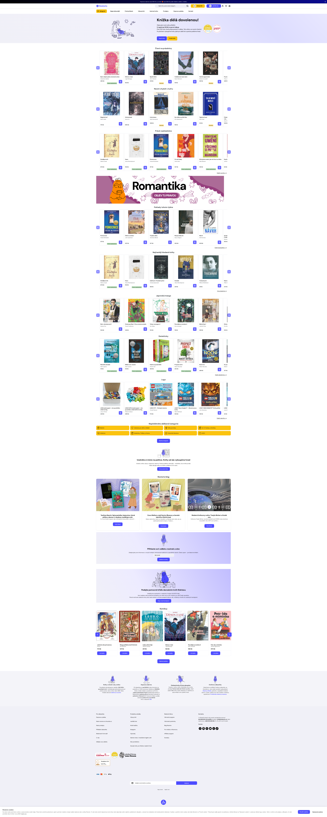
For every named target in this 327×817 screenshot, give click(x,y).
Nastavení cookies (317, 812)
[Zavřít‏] (325, 1)
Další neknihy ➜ (222, 418)
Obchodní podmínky (170, 721)
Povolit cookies (304, 812)
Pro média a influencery (170, 729)
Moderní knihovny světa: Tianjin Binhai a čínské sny (209, 516)
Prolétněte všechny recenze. (218, 694)
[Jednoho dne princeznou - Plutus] (106, 627)
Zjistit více (23, 814)
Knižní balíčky (134, 725)
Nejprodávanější (115, 11)
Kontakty (166, 737)
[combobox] (172, 6)
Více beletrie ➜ (222, 291)
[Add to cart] (120, 81)
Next (229, 634)
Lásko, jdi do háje (147, 645)
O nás (97, 737)
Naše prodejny (100, 725)
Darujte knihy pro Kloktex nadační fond (141, 746)
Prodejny (165, 11)
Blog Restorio (167, 725)
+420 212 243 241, (210, 721)
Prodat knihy (172, 38)
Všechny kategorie (163, 440)
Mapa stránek (160, 789)
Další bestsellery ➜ (221, 248)
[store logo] (101, 6)
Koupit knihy (162, 38)
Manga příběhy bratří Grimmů (128, 645)
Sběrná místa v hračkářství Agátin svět (140, 737)
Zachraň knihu (154, 11)
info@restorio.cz (222, 719)
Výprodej (132, 733)
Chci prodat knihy (163, 469)
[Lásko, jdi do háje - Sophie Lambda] (152, 627)
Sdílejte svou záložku (101, 742)
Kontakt (191, 11)
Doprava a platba (178, 11)
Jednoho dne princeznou (104, 645)
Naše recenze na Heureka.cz (104, 721)
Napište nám (167, 789)
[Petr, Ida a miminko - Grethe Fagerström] (220, 627)
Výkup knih (141, 11)
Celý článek (118, 524)
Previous (97, 634)
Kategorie (102, 11)
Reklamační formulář (102, 733)
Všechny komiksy (163, 661)
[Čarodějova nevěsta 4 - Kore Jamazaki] (197, 627)
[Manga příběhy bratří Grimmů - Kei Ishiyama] (129, 627)
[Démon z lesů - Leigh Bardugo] (175, 627)
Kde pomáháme (134, 742)
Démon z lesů (169, 645)
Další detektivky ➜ (221, 375)
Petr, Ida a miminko (216, 645)
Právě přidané (129, 11)
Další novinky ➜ (222, 173)
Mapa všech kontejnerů (163, 601)
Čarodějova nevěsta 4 (194, 645)
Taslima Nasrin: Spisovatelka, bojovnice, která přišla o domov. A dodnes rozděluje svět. (118, 516)
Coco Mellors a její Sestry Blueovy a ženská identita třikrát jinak (163, 516)
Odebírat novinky (163, 559)
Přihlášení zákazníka (101, 729)
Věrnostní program (169, 717)
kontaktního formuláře (205, 719)
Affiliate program (169, 733)
